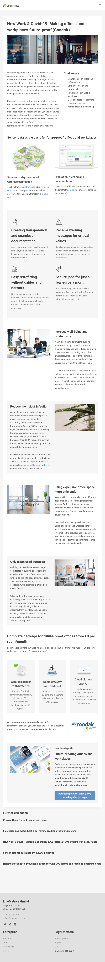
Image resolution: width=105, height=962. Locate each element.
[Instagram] (15, 924)
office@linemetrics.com (14, 918)
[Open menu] (99, 5)
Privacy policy (61, 938)
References (8, 946)
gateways (12, 194)
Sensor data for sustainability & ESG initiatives (28, 852)
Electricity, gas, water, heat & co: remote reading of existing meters (39, 831)
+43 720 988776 (11, 914)
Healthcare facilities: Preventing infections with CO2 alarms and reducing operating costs (52, 863)
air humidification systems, (37, 465)
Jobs (5, 942)
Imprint (58, 942)
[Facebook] (10, 924)
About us (7, 938)
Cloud (73, 190)
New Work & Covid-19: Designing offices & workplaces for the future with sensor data (50, 842)
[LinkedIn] (5, 924)
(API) (64, 193)
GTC (57, 946)
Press (6, 951)
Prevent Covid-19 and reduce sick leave (25, 820)
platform (27, 187)
